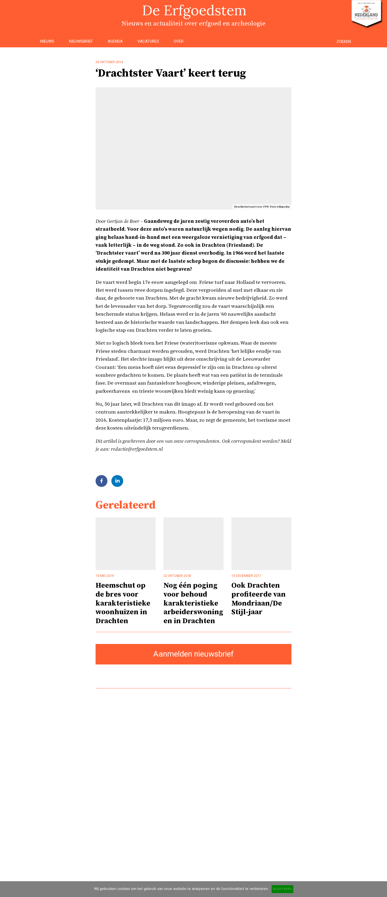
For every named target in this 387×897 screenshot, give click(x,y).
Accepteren (282, 889)
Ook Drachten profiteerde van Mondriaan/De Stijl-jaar (258, 598)
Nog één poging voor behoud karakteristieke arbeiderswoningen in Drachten (193, 603)
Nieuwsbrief (81, 41)
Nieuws (47, 41)
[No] (380, 889)
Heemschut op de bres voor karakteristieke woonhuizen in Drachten (123, 603)
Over (178, 41)
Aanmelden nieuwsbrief (193, 653)
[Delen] (101, 481)
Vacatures (148, 41)
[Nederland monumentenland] (366, 26)
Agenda (115, 41)
